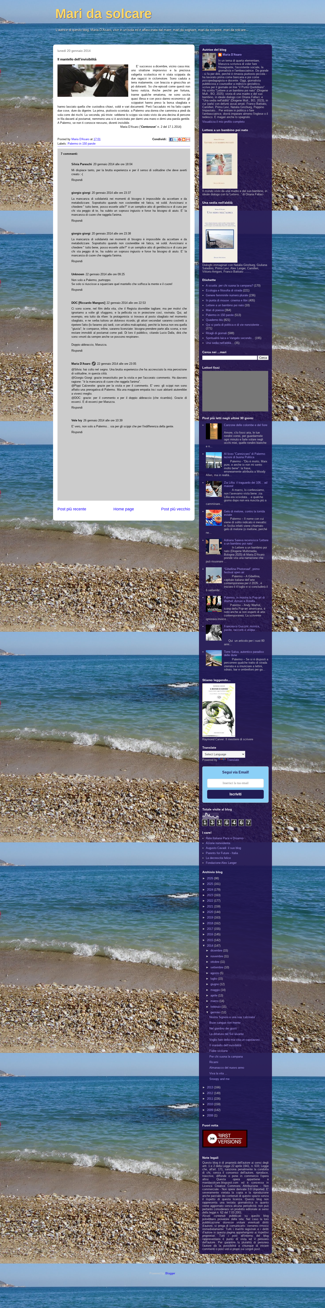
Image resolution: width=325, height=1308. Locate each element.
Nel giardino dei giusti (223, 1028)
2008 (210, 1115)
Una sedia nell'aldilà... (220, 343)
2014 (210, 945)
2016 (210, 934)
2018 (210, 923)
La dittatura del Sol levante (226, 1034)
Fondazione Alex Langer (221, 862)
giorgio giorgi (80, 192)
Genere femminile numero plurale (227, 295)
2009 (210, 1110)
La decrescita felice (218, 858)
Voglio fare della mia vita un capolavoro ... (236, 1039)
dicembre (216, 950)
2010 (210, 1104)
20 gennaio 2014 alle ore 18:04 (112, 164)
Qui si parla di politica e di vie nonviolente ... (234, 324)
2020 (210, 912)
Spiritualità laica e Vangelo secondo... (230, 338)
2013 (210, 1087)
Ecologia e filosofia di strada (224, 290)
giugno (215, 984)
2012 (210, 1093)
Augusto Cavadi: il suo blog (223, 848)
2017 (210, 928)
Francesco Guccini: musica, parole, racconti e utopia (242, 628)
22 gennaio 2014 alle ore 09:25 (105, 274)
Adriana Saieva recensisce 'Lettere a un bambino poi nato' (246, 542)
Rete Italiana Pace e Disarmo (224, 838)
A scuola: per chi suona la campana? (229, 285)
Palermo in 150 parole (82, 143)
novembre (217, 956)
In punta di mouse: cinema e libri (227, 300)
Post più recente (71, 509)
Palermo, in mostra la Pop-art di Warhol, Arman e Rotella (244, 599)
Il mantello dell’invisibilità (225, 1045)
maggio (215, 990)
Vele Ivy (76, 420)
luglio (214, 978)
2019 (210, 917)
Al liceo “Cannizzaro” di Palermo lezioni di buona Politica (244, 455)
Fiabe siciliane (218, 1050)
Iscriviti (235, 794)
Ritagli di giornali (216, 333)
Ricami (213, 1062)
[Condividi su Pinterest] (179, 139)
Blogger (170, 1273)
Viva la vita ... (218, 1073)
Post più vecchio (175, 509)
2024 (210, 889)
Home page (123, 509)
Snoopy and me (219, 1079)
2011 (210, 1098)
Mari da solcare (103, 13)
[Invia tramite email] (188, 139)
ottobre (215, 961)
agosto (215, 973)
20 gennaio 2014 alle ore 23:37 (111, 192)
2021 (210, 906)
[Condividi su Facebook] (171, 139)
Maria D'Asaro (80, 139)
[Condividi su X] (175, 139)
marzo (214, 1001)
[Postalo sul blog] (184, 139)
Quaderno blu (214, 320)
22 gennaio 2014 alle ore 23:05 (116, 363)
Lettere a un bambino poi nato (225, 305)
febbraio (216, 1006)
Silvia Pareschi (81, 164)
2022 (210, 900)
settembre (217, 967)
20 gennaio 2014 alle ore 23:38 (111, 233)
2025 (210, 884)
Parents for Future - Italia (222, 853)
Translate (233, 760)
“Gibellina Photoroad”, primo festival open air (242, 570)
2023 (210, 895)
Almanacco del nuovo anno (226, 1067)
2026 (210, 878)
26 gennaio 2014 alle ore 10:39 (102, 420)
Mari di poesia (215, 310)
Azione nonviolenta (218, 843)
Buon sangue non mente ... (226, 1022)
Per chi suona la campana (226, 1056)
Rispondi (76, 180)
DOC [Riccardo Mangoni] (88, 302)
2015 (210, 940)
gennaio (215, 1012)
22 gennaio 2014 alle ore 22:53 (126, 302)
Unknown (77, 274)
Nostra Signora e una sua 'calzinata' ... (234, 1017)
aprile (214, 995)
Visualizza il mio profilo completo (223, 121)
